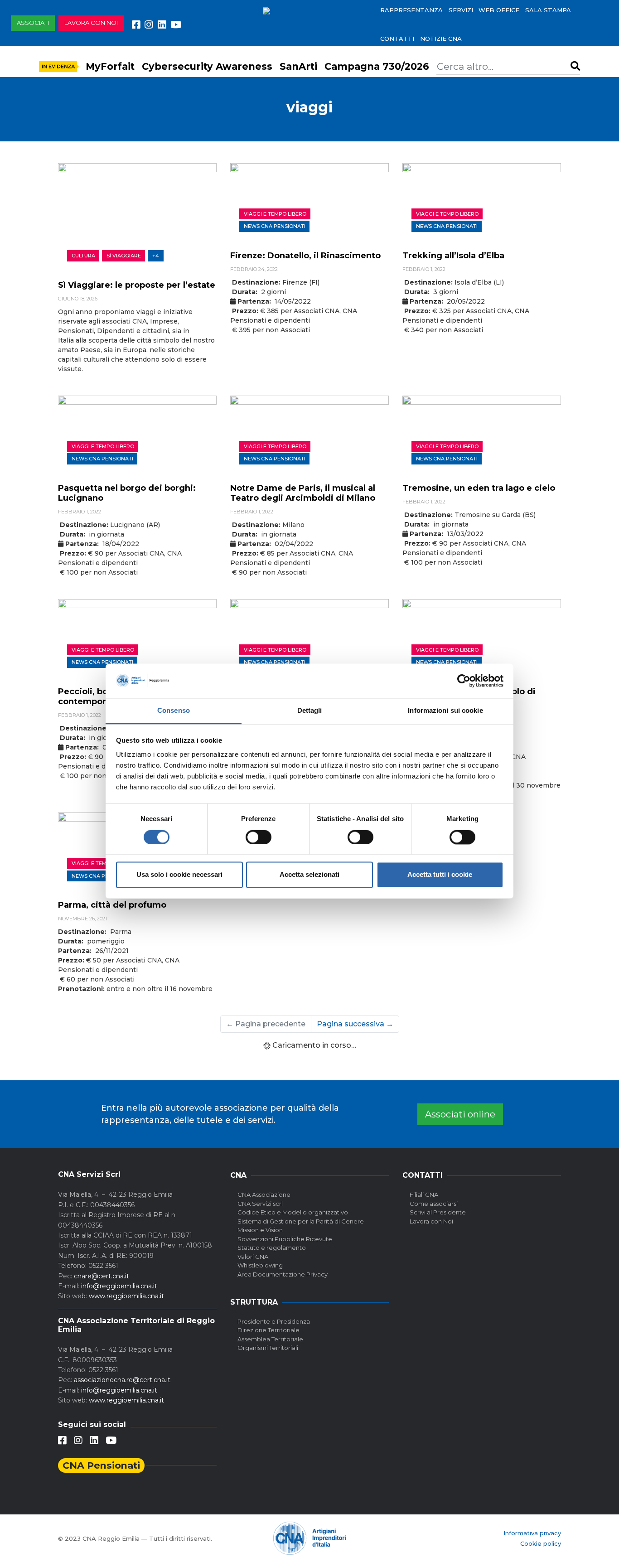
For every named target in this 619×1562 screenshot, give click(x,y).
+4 (155, 255)
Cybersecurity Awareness (207, 66)
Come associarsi (434, 1203)
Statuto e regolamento (271, 1247)
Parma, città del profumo (112, 905)
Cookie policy (540, 1543)
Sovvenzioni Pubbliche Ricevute (284, 1239)
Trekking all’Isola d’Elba (453, 256)
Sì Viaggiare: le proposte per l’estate (136, 285)
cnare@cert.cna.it (101, 1276)
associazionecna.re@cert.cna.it (122, 1380)
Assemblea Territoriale (270, 1339)
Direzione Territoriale (268, 1330)
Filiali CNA (424, 1194)
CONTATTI (397, 38)
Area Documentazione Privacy (282, 1274)
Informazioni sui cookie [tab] (445, 711)
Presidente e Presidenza (273, 1321)
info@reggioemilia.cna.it (119, 1286)
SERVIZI (461, 10)
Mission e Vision (260, 1229)
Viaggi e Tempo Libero (275, 214)
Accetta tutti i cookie (439, 875)
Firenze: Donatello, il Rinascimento (305, 256)
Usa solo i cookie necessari (179, 875)
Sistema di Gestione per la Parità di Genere (300, 1221)
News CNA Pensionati (274, 226)
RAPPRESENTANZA (411, 10)
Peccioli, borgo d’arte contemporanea (104, 696)
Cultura (83, 255)
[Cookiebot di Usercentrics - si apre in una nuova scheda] (463, 680)
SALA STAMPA (548, 10)
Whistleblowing (260, 1265)
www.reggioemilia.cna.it (126, 1296)
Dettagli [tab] (309, 711)
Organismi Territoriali (267, 1347)
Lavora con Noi (431, 1221)
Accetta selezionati (309, 875)
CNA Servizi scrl (260, 1203)
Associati (33, 22)
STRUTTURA (254, 1302)
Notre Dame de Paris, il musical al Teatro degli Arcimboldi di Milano (302, 493)
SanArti (298, 66)
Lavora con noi (91, 22)
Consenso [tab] (173, 711)
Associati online (460, 1114)
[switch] (258, 837)
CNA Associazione (263, 1194)
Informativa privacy (532, 1533)
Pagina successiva (355, 1024)
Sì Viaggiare (123, 255)
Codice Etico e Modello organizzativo (292, 1212)
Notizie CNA (441, 38)
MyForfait (110, 66)
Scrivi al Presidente (438, 1212)
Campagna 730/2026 (376, 66)
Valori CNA (252, 1256)
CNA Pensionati (101, 1465)
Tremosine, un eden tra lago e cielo (478, 488)
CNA (238, 1175)
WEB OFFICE (499, 10)
